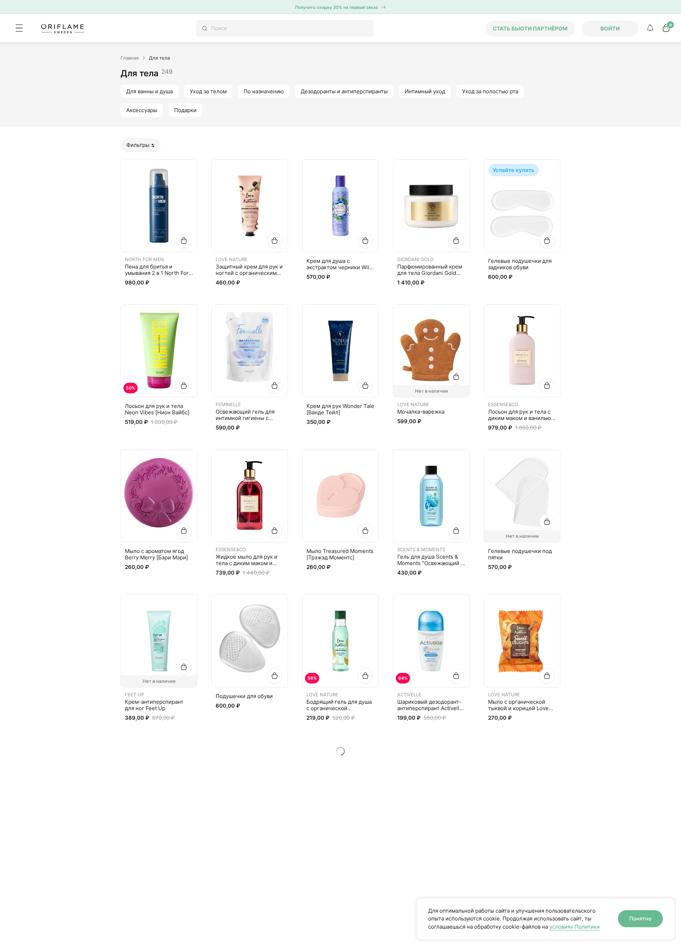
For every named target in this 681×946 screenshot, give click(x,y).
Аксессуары (141, 110)
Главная (130, 58)
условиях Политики (574, 926)
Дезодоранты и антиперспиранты (344, 91)
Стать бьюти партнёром (530, 28)
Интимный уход (425, 91)
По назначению (264, 91)
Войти (610, 28)
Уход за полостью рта (490, 91)
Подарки (185, 110)
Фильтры (137, 145)
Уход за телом (208, 91)
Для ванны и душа (149, 91)
